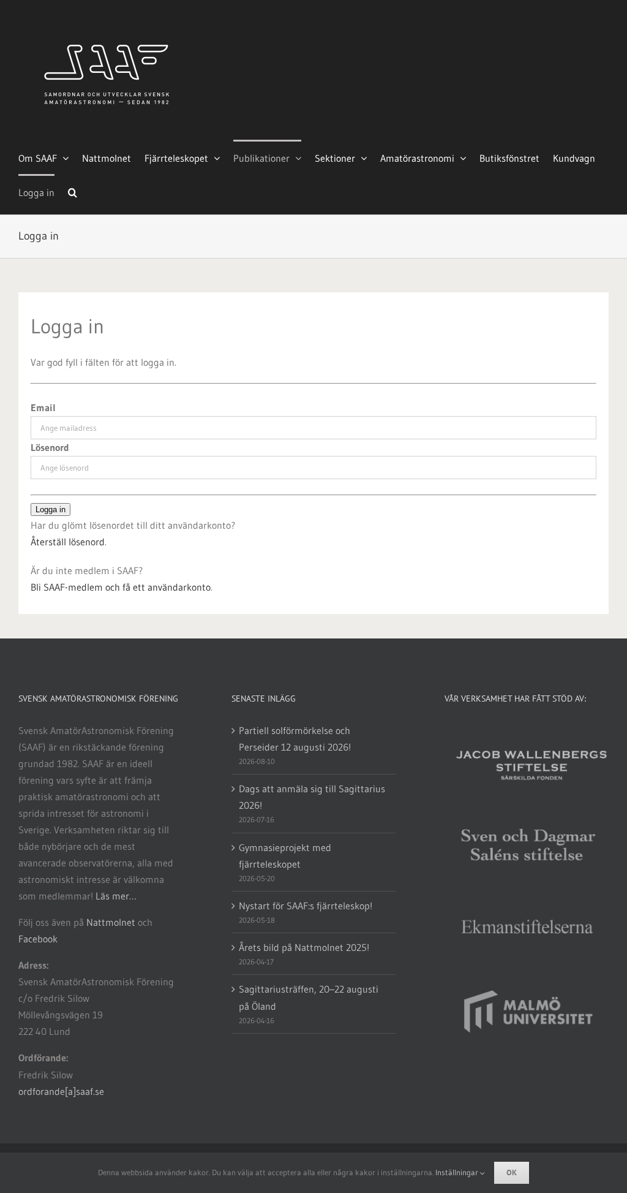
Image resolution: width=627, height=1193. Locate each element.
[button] (72, 191)
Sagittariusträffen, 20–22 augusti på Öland (308, 997)
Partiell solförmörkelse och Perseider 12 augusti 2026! (295, 738)
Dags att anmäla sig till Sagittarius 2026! (312, 796)
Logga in (51, 509)
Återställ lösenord (68, 542)
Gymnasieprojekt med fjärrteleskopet (285, 855)
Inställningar (457, 1172)
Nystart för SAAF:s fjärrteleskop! (305, 905)
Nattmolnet (110, 922)
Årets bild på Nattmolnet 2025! (304, 947)
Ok (511, 1172)
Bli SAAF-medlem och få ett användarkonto (121, 587)
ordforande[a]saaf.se (61, 1091)
